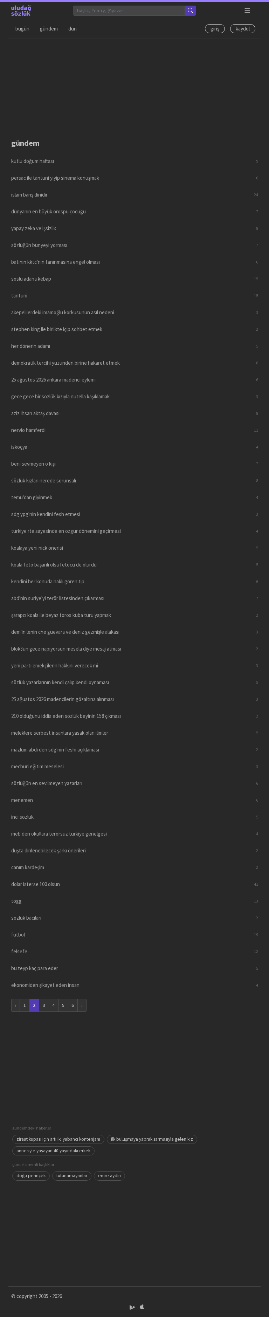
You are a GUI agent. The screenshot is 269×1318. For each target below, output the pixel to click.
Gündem (49, 28)
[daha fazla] (247, 11)
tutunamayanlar (71, 1176)
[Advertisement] (134, 88)
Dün (72, 28)
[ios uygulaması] (142, 1307)
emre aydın (109, 1176)
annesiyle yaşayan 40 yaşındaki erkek (53, 1151)
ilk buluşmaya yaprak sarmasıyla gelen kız (152, 1139)
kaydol (243, 28)
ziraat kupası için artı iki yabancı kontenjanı (58, 1139)
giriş (215, 28)
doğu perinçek (31, 1176)
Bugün (22, 28)
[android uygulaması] (133, 1307)
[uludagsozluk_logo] (21, 10)
